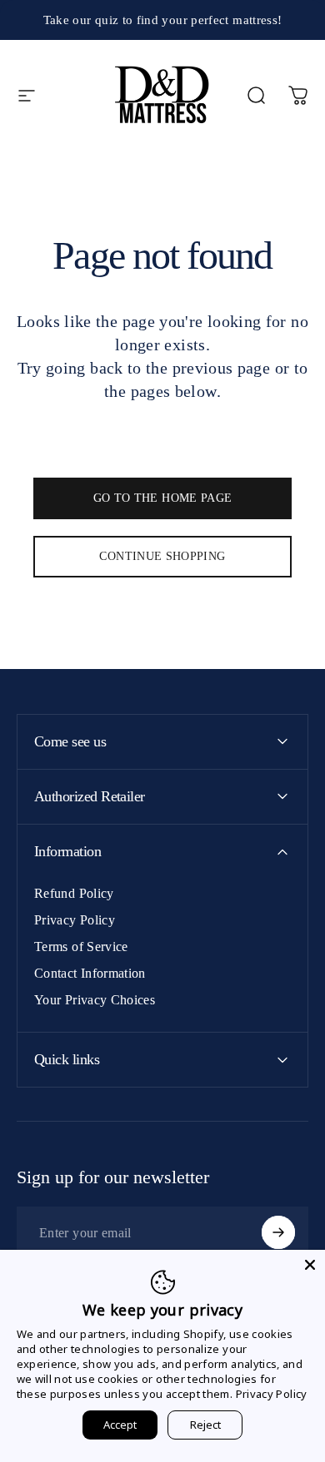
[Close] (310, 1264)
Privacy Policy (74, 920)
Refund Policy (74, 893)
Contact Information (90, 973)
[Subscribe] (278, 1232)
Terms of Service (81, 946)
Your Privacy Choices (94, 1000)
